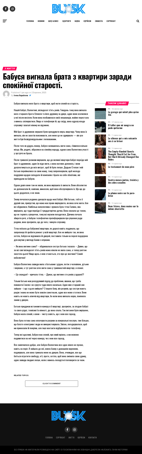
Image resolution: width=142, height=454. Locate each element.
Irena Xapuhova (21, 95)
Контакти (92, 437)
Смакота (99, 21)
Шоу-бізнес (53, 21)
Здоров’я (66, 21)
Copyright (111, 21)
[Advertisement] (71, 45)
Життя (71, 437)
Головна (30, 21)
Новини (41, 21)
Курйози (87, 21)
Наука (77, 21)
